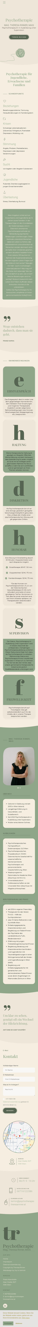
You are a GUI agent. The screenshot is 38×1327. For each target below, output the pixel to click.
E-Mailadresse (8, 1075)
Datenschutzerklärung (11, 1102)
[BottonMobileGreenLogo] (19, 1232)
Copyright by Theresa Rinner (14, 1267)
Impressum (7, 1262)
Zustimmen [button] (8, 1323)
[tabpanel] (19, 766)
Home (5, 1259)
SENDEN (10, 1110)
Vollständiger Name (10, 1066)
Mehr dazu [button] (26, 1318)
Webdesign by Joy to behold (14, 1270)
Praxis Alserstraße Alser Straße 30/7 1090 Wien (10, 1282)
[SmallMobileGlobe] (19, 1137)
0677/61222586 (10, 1294)
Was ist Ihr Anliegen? (11, 1085)
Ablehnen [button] (19, 1323)
